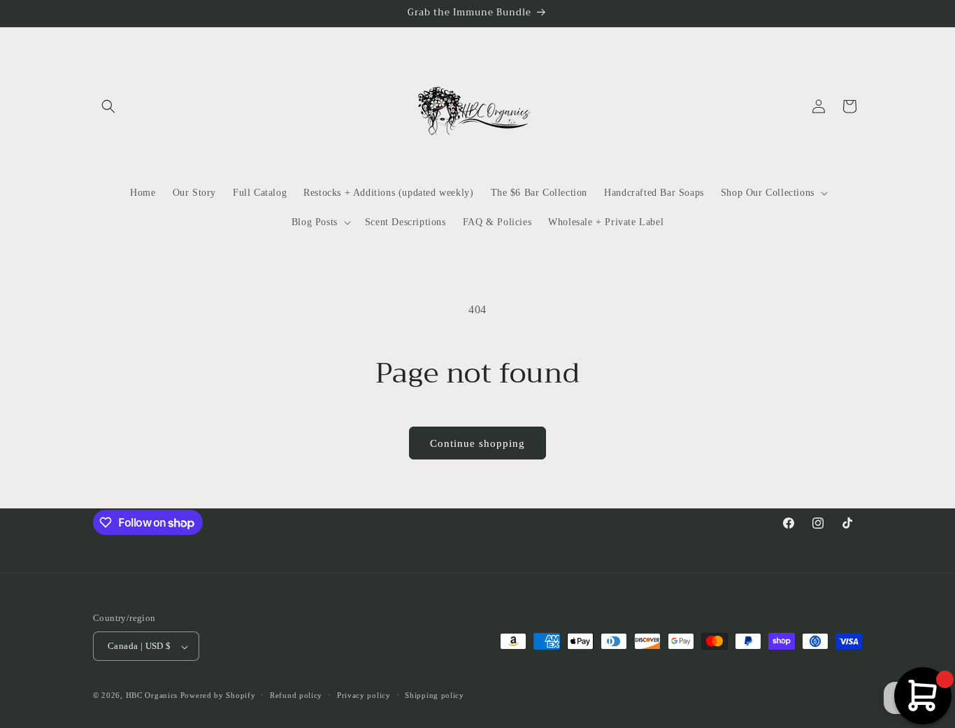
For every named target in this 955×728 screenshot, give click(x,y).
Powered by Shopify (218, 696)
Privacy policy (364, 695)
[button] (108, 106)
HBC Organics (152, 696)
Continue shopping (477, 443)
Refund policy (296, 695)
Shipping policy (434, 695)
